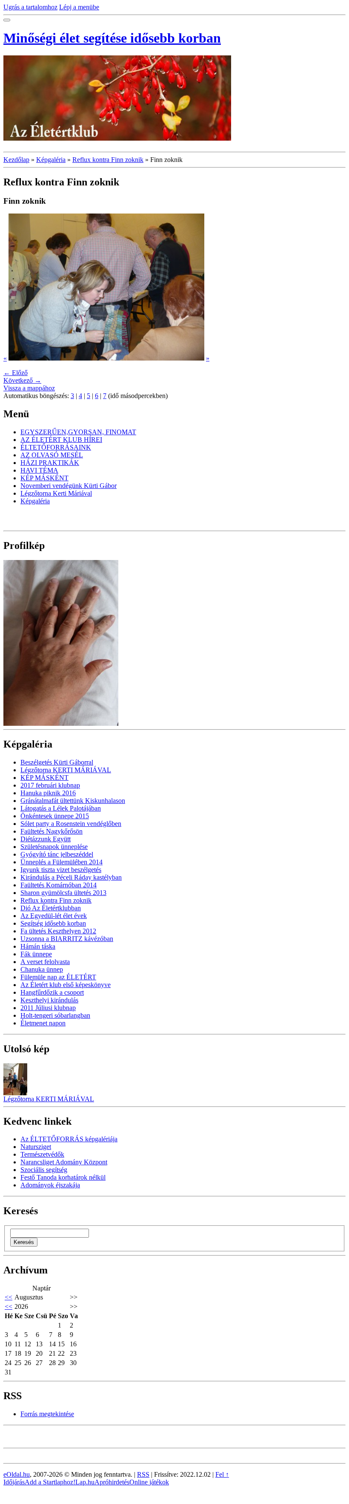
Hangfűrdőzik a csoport (52, 992)
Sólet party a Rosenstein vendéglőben (70, 823)
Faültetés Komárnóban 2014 (58, 885)
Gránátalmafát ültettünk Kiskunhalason (72, 800)
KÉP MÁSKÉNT (44, 478)
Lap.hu (84, 1482)
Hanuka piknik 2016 (48, 793)
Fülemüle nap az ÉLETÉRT (58, 977)
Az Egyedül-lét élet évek (53, 915)
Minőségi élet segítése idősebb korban (112, 38)
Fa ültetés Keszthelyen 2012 (58, 931)
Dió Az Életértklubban (50, 908)
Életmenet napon (43, 1023)
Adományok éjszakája (50, 1185)
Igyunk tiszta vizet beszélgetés (60, 869)
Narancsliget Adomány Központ (63, 1162)
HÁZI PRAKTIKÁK (49, 462)
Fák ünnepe (36, 954)
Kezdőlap (16, 159)
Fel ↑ (222, 1474)
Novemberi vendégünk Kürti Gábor (68, 485)
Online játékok (149, 1482)
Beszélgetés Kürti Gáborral (56, 762)
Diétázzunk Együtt (45, 839)
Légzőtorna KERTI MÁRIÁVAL (65, 770)
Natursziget (35, 1146)
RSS (143, 1474)
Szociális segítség (43, 1169)
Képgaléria (51, 159)
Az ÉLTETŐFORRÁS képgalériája (68, 1139)
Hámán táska (37, 946)
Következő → (22, 380)
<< (8, 1297)
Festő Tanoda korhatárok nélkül (63, 1177)
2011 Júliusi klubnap (48, 1007)
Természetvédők (42, 1154)
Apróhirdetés (111, 1482)
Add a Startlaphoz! (50, 1482)
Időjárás (14, 1482)
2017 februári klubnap (50, 785)
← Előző (15, 372)
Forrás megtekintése (47, 1413)
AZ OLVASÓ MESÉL (51, 455)
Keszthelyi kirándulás (49, 1000)
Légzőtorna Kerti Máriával (56, 493)
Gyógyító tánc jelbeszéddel (56, 854)
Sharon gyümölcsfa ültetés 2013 (63, 892)
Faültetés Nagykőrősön (51, 831)
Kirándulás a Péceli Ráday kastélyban (71, 877)
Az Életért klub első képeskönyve (65, 984)
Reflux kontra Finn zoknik (107, 159)
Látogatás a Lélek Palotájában (60, 808)
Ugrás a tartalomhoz (30, 7)
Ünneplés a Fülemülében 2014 (61, 862)
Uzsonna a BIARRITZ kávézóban (66, 938)
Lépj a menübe (79, 7)
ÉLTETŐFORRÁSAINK (55, 447)
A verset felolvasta (45, 961)
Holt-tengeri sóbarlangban (55, 1015)
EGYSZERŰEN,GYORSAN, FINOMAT (78, 432)
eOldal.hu (16, 1474)
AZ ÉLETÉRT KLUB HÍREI (61, 439)
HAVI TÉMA (39, 470)
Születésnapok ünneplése (54, 846)
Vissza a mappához (29, 388)
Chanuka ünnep (41, 969)
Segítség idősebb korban (53, 923)
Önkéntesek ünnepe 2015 (54, 816)
